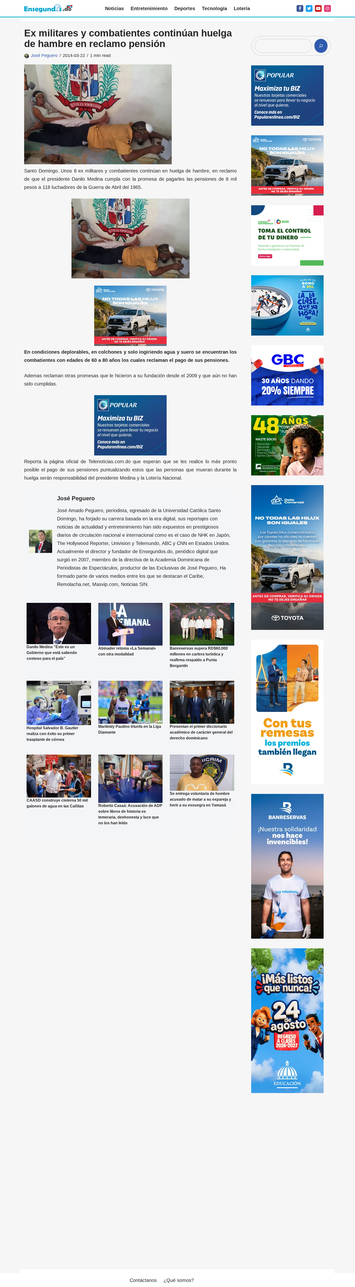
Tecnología (214, 8)
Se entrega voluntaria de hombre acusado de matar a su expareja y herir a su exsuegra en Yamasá (200, 799)
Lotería (242, 8)
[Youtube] (318, 8)
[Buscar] (320, 46)
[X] (309, 8)
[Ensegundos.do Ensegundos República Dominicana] (48, 8)
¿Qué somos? (178, 1280)
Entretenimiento (149, 8)
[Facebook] (300, 8)
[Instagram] (327, 8)
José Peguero (44, 55)
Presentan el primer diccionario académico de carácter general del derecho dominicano (201, 732)
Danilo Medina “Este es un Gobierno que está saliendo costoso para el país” (52, 653)
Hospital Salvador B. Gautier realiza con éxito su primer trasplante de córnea (52, 734)
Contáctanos (143, 1280)
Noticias (114, 8)
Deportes (184, 8)
